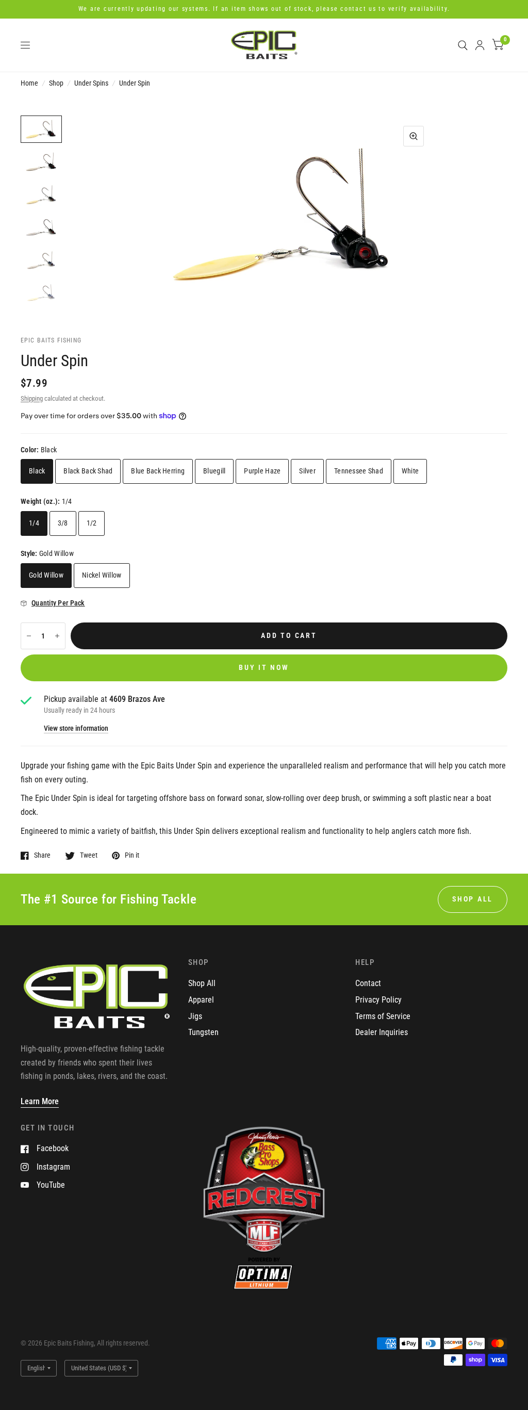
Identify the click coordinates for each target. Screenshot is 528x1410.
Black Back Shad (87, 471)
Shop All (202, 983)
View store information (76, 728)
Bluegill (214, 471)
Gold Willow (46, 575)
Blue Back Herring (158, 471)
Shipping (32, 398)
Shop (56, 83)
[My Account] (479, 45)
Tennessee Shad (358, 471)
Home (29, 83)
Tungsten (203, 1032)
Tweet (88, 855)
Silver (307, 471)
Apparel (201, 1000)
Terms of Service (382, 1016)
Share (42, 855)
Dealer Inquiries (381, 1032)
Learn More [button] (40, 1101)
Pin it (132, 855)
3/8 (63, 523)
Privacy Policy (378, 1000)
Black (37, 471)
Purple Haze (262, 471)
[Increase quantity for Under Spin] (57, 636)
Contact (368, 983)
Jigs (195, 1016)
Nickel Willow (102, 575)
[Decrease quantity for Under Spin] (29, 636)
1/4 (34, 523)
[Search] (462, 45)
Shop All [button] (472, 899)
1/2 (92, 523)
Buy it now (264, 667)
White (410, 471)
